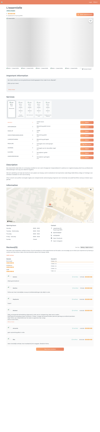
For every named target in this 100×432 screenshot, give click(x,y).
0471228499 (56, 242)
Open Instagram (57, 248)
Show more (11, 96)
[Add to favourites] (90, 21)
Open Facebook (57, 245)
